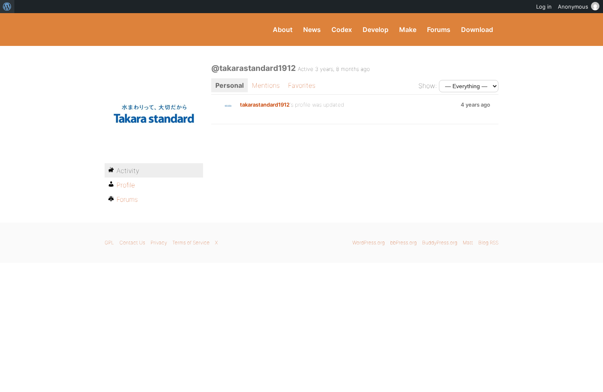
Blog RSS (488, 242)
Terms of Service (191, 242)
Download (477, 29)
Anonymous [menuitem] (573, 6)
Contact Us (132, 242)
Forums (438, 29)
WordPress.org (368, 242)
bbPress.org (403, 242)
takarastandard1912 (265, 104)
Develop (375, 29)
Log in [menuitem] (544, 6)
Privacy (159, 242)
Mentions (266, 85)
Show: (427, 86)
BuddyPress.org (160, 29)
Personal (229, 85)
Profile (125, 185)
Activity (127, 170)
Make (407, 29)
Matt (468, 242)
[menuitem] (7, 6)
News (312, 29)
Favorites (301, 85)
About (282, 29)
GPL (109, 242)
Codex (341, 29)
